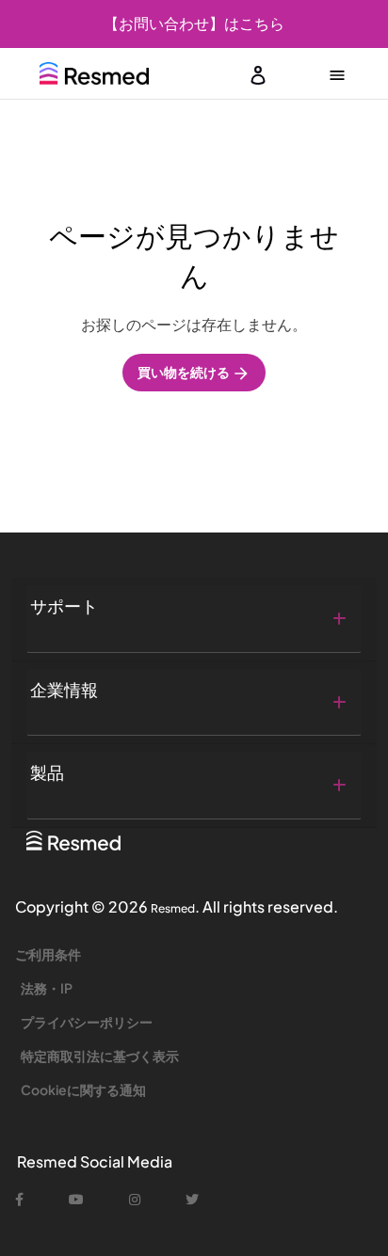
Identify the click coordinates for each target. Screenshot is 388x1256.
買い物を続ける (184, 371)
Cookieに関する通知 (83, 1089)
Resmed (173, 908)
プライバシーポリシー (87, 1021)
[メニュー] (337, 73)
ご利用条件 (48, 954)
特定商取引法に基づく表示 (100, 1055)
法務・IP (47, 987)
